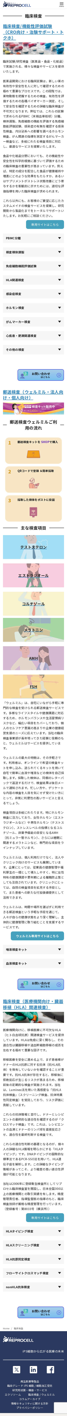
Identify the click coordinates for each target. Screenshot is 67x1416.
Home (6, 1328)
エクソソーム (13, 1394)
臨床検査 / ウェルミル (41, 1394)
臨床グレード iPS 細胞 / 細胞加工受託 (29, 1385)
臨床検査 (18, 1328)
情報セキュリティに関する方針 (30, 1403)
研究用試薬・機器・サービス (29, 1390)
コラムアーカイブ (29, 1399)
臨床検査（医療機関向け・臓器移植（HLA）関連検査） (33, 1004)
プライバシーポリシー (29, 1408)
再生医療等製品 (29, 1381)
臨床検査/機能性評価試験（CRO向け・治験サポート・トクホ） (33, 32)
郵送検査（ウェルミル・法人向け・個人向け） (33, 394)
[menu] (61, 4)
